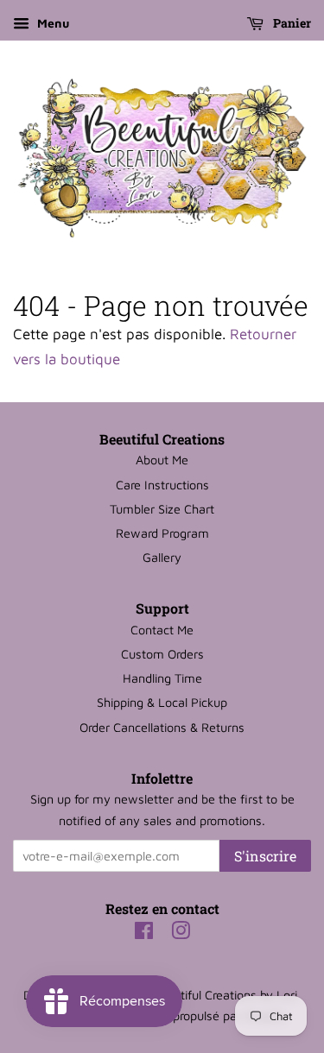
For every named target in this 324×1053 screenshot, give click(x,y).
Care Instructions (162, 484)
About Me (162, 459)
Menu (51, 23)
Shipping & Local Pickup (162, 702)
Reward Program (162, 533)
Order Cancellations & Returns (162, 727)
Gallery (162, 557)
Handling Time (162, 678)
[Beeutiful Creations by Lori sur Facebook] (144, 933)
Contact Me (162, 629)
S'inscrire (265, 856)
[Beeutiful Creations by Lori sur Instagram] (180, 933)
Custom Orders (162, 653)
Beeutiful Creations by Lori (224, 994)
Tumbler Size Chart (162, 508)
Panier (290, 23)
